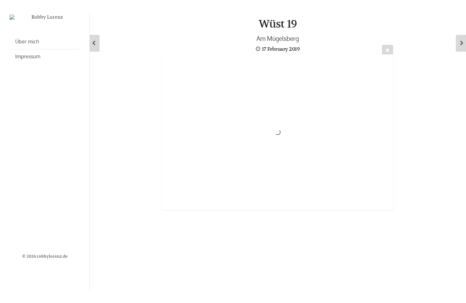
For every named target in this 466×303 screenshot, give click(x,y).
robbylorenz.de (52, 256)
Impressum (27, 56)
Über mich (27, 41)
